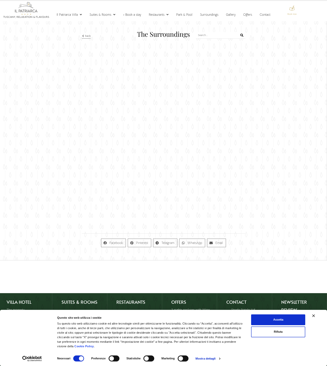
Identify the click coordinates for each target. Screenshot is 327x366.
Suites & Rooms (100, 14)
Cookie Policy (84, 346)
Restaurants (156, 14)
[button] (113, 243)
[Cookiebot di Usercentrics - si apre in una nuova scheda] (32, 358)
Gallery (231, 14)
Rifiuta (278, 331)
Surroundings (209, 14)
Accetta (278, 319)
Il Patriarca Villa (67, 14)
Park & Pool (184, 14)
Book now (292, 14)
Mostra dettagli (205, 358)
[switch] (114, 358)
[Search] (242, 35)
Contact (265, 14)
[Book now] (292, 8)
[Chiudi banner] (313, 315)
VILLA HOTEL (19, 302)
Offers (247, 14)
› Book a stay (132, 14)
